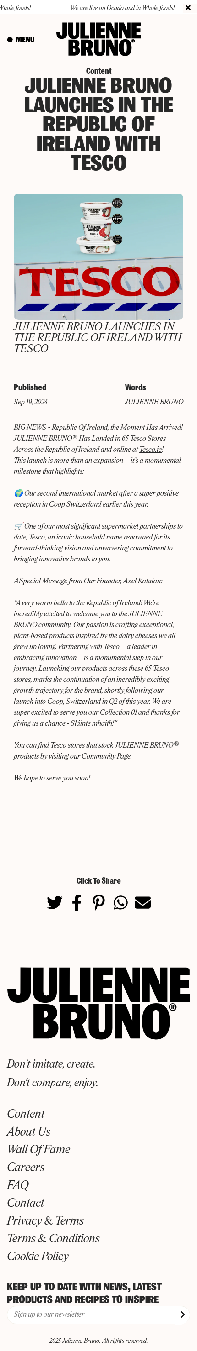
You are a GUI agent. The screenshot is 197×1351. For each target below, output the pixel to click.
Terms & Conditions (53, 1239)
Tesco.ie (150, 450)
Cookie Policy (38, 1257)
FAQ (17, 1186)
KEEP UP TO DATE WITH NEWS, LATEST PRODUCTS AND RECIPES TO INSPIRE (84, 1293)
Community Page (106, 756)
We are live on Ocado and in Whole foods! (116, 8)
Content (25, 1115)
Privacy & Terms (45, 1221)
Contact (25, 1204)
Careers (25, 1168)
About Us (28, 1132)
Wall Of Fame (38, 1150)
